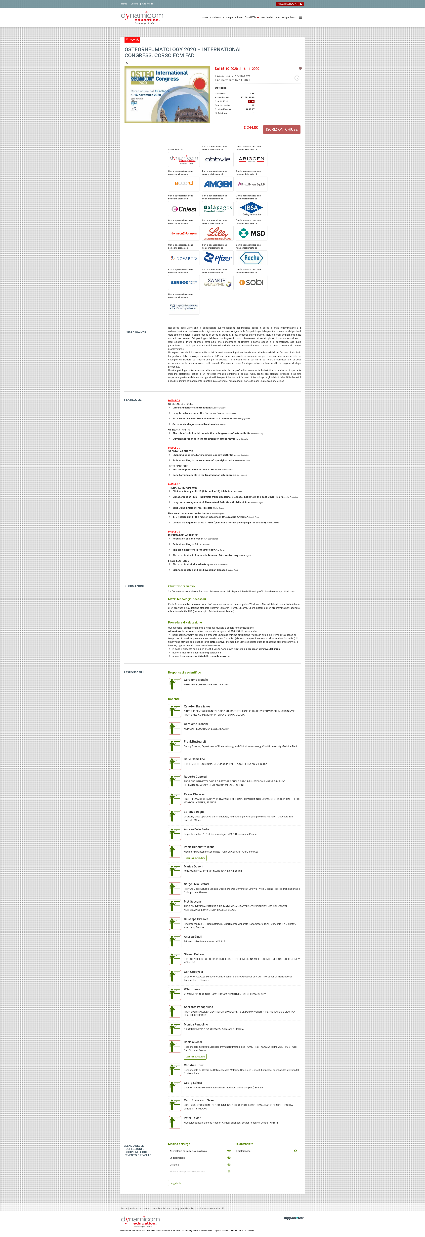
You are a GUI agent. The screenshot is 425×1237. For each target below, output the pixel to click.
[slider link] (294, 1218)
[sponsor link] (251, 159)
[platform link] (142, 18)
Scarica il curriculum (195, 858)
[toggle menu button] (300, 18)
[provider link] (184, 159)
